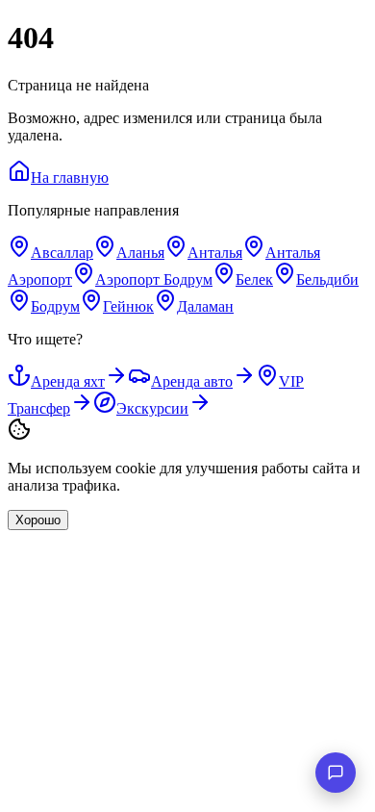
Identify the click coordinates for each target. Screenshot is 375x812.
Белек (254, 279)
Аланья (140, 252)
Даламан (205, 306)
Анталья (215, 252)
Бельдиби (327, 279)
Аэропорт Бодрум (153, 279)
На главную (70, 177)
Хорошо (38, 520)
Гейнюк (128, 306)
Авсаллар (62, 252)
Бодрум (55, 306)
